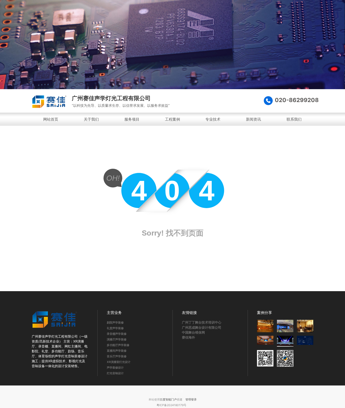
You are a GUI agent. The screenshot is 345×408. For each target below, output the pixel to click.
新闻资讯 (253, 119)
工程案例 (172, 119)
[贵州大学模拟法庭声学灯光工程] (305, 326)
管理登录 (191, 399)
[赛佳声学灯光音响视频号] (285, 358)
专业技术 (212, 119)
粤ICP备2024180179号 (171, 405)
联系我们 (294, 119)
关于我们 (91, 119)
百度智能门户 (168, 399)
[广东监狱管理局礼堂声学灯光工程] (285, 326)
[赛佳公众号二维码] (265, 358)
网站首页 (50, 119)
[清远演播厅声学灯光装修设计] (285, 341)
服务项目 (131, 119)
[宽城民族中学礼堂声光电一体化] (265, 341)
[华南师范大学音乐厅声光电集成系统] (265, 326)
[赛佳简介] (305, 341)
